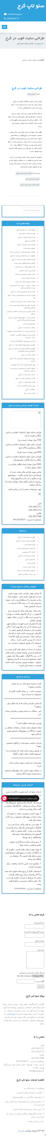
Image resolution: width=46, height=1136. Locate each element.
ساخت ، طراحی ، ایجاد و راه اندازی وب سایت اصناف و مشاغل (22, 287)
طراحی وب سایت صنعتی (27, 271)
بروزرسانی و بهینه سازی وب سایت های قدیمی (22, 360)
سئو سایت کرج (30, 560)
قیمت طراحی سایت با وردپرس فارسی (22, 302)
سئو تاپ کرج (31, 6)
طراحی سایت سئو (29, 393)
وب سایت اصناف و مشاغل (26, 574)
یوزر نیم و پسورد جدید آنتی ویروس (23, 365)
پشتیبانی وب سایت (29, 324)
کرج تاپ (21, 1130)
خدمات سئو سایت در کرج (27, 375)
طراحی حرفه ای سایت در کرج (25, 378)
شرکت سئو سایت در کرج (27, 328)
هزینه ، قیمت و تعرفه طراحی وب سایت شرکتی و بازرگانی (22, 306)
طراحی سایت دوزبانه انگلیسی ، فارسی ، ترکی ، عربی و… (22, 336)
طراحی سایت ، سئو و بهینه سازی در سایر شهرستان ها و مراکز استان (21, 319)
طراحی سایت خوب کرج (32, 179)
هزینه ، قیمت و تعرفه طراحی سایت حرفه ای (21, 296)
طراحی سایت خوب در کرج (27, 88)
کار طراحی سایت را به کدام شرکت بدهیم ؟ (21, 331)
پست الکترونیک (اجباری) (34, 931)
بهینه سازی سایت (29, 545)
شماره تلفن (39, 941)
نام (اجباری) (39, 922)
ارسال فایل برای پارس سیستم (31, 972)
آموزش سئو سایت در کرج (26, 537)
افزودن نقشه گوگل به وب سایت (24, 263)
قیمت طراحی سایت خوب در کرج (29, 185)
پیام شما (40, 950)
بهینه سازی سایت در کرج (27, 382)
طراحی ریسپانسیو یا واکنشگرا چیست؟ (22, 341)
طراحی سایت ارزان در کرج (26, 245)
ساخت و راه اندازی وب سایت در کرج (23, 292)
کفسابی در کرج (30, 241)
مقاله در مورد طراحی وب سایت (25, 282)
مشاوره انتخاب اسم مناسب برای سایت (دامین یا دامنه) (22, 369)
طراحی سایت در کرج (28, 355)
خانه (42, 44)
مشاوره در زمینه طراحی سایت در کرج (22, 256)
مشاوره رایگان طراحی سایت (26, 571)
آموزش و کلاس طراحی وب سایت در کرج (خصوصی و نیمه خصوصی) (22, 350)
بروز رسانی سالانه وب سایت (26, 386)
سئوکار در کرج (30, 390)
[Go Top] (45, 1135)
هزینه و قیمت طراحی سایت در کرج (23, 260)
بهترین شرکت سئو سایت (27, 234)
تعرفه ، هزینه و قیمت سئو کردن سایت (22, 252)
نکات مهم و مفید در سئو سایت (25, 267)
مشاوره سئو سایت (29, 248)
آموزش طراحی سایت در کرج (25, 541)
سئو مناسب (11, 1013)
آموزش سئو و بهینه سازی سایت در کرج (22, 345)
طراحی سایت (31, 94)
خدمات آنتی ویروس (28, 552)
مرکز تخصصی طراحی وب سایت (25, 274)
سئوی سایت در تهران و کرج (26, 230)
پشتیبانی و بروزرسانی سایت (26, 548)
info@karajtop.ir (14, 14)
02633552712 (13, 19)
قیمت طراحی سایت (29, 567)
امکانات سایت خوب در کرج (24, 173)
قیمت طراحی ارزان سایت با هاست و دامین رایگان (21, 313)
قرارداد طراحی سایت (28, 278)
